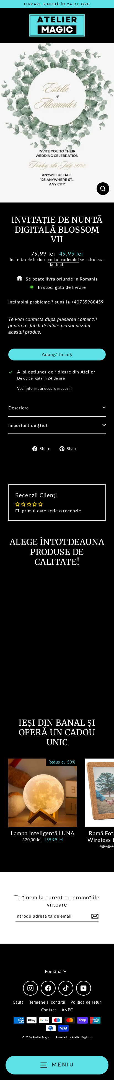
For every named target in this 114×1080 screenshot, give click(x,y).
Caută (18, 1002)
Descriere (18, 407)
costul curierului (63, 259)
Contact (48, 1010)
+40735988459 (87, 301)
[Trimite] (94, 916)
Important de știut (28, 425)
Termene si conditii (47, 1002)
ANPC (67, 1010)
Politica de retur (86, 1002)
